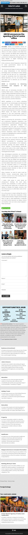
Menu (15, 530)
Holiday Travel (5, 391)
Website (4, 289)
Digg (8, 44)
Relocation (4, 405)
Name (3, 278)
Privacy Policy (3, 481)
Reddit (20, 42)
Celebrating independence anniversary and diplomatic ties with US (20, 243)
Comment (4, 260)
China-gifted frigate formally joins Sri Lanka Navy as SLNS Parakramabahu (8, 226)
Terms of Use (11, 481)
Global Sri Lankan (14, 6)
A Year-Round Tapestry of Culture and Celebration (12, 514)
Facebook (8, 42)
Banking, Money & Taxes (8, 463)
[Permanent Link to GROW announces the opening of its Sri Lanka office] (14, 23)
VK (24, 42)
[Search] (26, 6)
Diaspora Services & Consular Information (14, 450)
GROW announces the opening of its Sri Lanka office (14, 36)
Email (21, 44)
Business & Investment (8, 348)
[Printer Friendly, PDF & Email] (6, 208)
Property (4, 417)
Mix (17, 44)
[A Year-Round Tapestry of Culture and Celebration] (14, 504)
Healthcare (4, 434)
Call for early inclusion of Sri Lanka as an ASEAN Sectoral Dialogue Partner (7, 243)
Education (4, 377)
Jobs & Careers (6, 362)
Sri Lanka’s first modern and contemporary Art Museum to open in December (20, 226)
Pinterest (15, 42)
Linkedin (12, 44)
